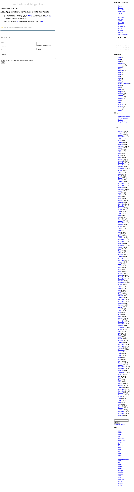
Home (120, 6)
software (120, 98)
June (119, 138)
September (121, 146)
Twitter (120, 13)
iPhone (120, 28)
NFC (119, 24)
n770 (119, 85)
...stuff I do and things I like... (28, 4)
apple (119, 59)
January (120, 135)
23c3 (17, 21)
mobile (120, 82)
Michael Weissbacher (124, 116)
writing (120, 110)
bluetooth (121, 63)
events (120, 67)
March (120, 157)
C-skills (120, 120)
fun (119, 68)
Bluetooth (121, 17)
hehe (119, 72)
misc (119, 80)
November (121, 136)
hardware (120, 70)
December (121, 163)
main (119, 78)
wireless (120, 108)
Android (120, 30)
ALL (119, 431)
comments (11, 27)
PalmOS (120, 19)
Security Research (123, 34)
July (119, 150)
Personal (120, 8)
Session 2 (48, 17)
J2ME (120, 21)
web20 (120, 102)
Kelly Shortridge (122, 122)
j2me (119, 74)
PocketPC (121, 23)
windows (120, 106)
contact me (121, 11)
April (119, 140)
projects (120, 95)
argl (119, 61)
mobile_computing (123, 83)
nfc (119, 87)
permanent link (19, 27)
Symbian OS (122, 26)
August (120, 133)
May (119, 153)
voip (119, 100)
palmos (120, 89)
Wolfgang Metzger (123, 118)
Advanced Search (119, 424)
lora (119, 76)
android (120, 57)
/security (6, 27)
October (120, 144)
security (120, 97)
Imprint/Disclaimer (123, 10)
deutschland (121, 65)
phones (120, 91)
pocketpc (121, 93)
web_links (121, 104)
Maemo (120, 32)
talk (42, 21)
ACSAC (29, 15)
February (120, 131)
